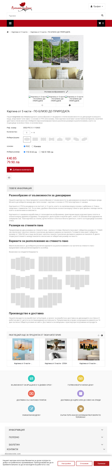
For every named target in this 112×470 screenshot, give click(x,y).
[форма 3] (43, 139)
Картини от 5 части (20, 32)
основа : (10, 146)
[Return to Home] (8, 32)
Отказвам (84, 463)
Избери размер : (13, 152)
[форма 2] (35, 139)
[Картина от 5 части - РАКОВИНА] (23, 339)
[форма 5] (59, 139)
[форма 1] (27, 139)
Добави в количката (21, 170)
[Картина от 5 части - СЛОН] (56, 339)
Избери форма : (13, 138)
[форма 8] (84, 139)
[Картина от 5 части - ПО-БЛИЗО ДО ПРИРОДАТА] (38, 101)
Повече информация (20, 188)
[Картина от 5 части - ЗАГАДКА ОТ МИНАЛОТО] (88, 339)
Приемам (101, 463)
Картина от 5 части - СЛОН (56, 363)
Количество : (12, 132)
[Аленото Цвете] (22, 11)
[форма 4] (51, 139)
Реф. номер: (12, 128)
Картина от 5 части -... (23, 363)
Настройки (66, 463)
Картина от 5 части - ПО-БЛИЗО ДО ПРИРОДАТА (50, 32)
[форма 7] (76, 139)
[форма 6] (68, 139)
